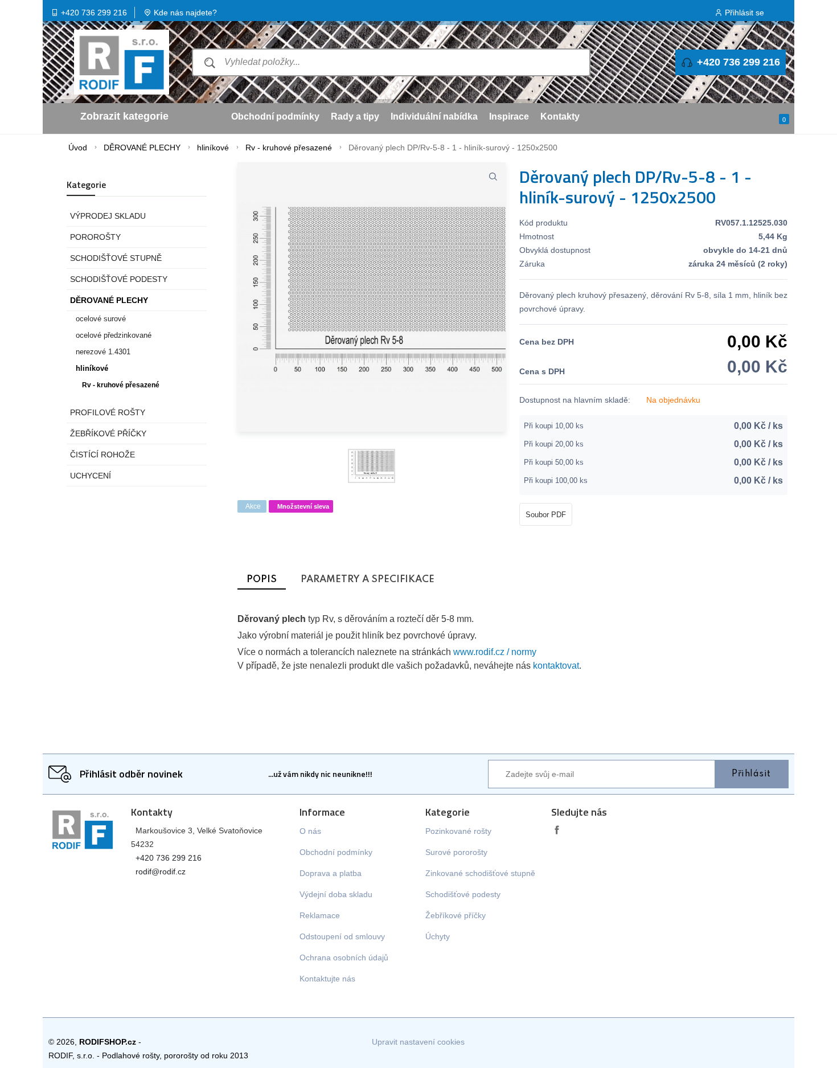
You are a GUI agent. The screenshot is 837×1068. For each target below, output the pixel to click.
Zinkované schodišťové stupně (480, 873)
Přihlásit (751, 774)
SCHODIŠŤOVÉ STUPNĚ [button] (116, 258)
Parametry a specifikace (367, 579)
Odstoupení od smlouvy (342, 936)
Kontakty (560, 116)
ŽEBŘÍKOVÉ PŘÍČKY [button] (108, 433)
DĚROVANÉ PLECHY (142, 147)
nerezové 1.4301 (103, 352)
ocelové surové (101, 319)
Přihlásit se (744, 13)
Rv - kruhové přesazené (288, 147)
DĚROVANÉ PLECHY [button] (109, 300)
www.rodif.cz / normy (494, 652)
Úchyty (437, 936)
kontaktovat (556, 665)
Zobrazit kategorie (124, 116)
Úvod (77, 147)
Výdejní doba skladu (335, 894)
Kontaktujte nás (327, 978)
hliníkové (213, 147)
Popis (262, 579)
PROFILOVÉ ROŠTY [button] (107, 412)
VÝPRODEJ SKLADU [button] (108, 215)
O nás (310, 831)
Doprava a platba (330, 873)
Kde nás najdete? (185, 13)
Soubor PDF (546, 514)
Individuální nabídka (434, 116)
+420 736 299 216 (94, 13)
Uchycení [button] (90, 475)
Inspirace (509, 116)
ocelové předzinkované (113, 335)
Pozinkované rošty (458, 831)
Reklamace (319, 915)
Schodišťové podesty (462, 894)
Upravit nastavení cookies (418, 1041)
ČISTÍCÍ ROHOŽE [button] (102, 454)
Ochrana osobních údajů (343, 957)
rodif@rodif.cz (161, 872)
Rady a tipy (355, 116)
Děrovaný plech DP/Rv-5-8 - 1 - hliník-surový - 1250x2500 (452, 147)
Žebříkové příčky (455, 915)
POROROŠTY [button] (95, 237)
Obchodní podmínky (275, 116)
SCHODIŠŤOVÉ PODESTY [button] (118, 279)
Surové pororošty (456, 852)
